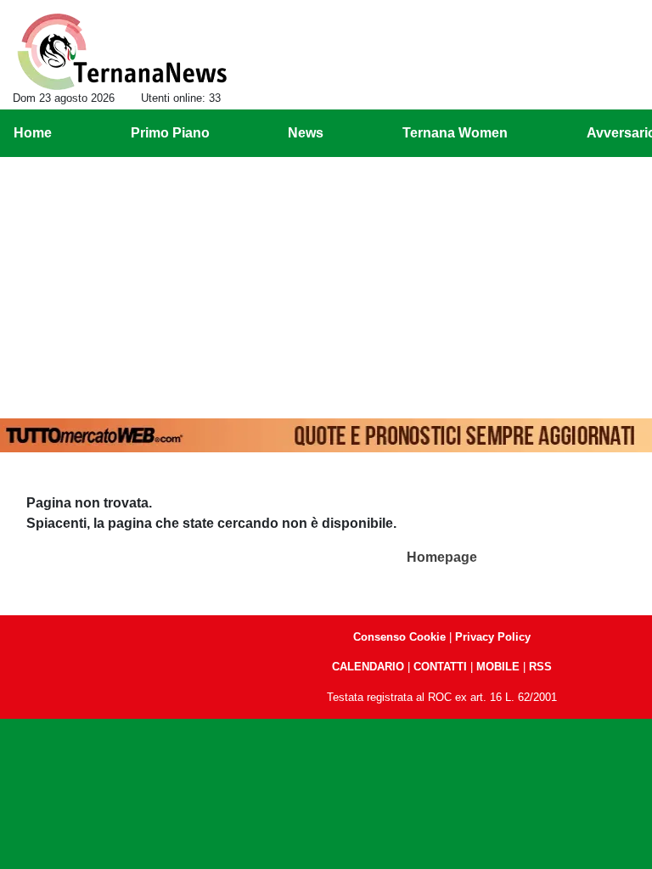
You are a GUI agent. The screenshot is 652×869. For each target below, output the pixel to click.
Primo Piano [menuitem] (170, 133)
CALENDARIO (368, 666)
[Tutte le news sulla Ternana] (122, 52)
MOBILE (498, 666)
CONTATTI (440, 666)
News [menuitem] (305, 133)
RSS (540, 666)
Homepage (442, 557)
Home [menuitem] (33, 133)
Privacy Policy (493, 637)
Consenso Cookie (399, 637)
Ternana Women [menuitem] (455, 133)
